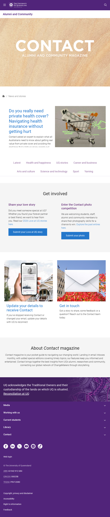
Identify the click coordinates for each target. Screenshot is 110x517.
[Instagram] (33, 447)
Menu (4, 5)
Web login (7, 457)
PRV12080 (15, 482)
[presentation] (17, 163)
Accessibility (8, 499)
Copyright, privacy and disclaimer (18, 493)
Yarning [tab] (89, 171)
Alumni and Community (18, 14)
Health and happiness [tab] (38, 162)
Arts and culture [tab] (26, 171)
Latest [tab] (17, 162)
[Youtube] (26, 447)
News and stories (17, 96)
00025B (14, 476)
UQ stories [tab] (62, 162)
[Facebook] (5, 447)
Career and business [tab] (85, 162)
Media (6, 405)
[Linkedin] (12, 447)
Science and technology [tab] (53, 171)
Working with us (11, 412)
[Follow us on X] (19, 447)
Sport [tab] (76, 171)
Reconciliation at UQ (16, 393)
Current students (12, 420)
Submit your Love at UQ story (28, 232)
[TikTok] (40, 447)
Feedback (7, 510)
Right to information (12, 504)
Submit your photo (75, 235)
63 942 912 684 (15, 471)
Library (7, 427)
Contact (7, 434)
